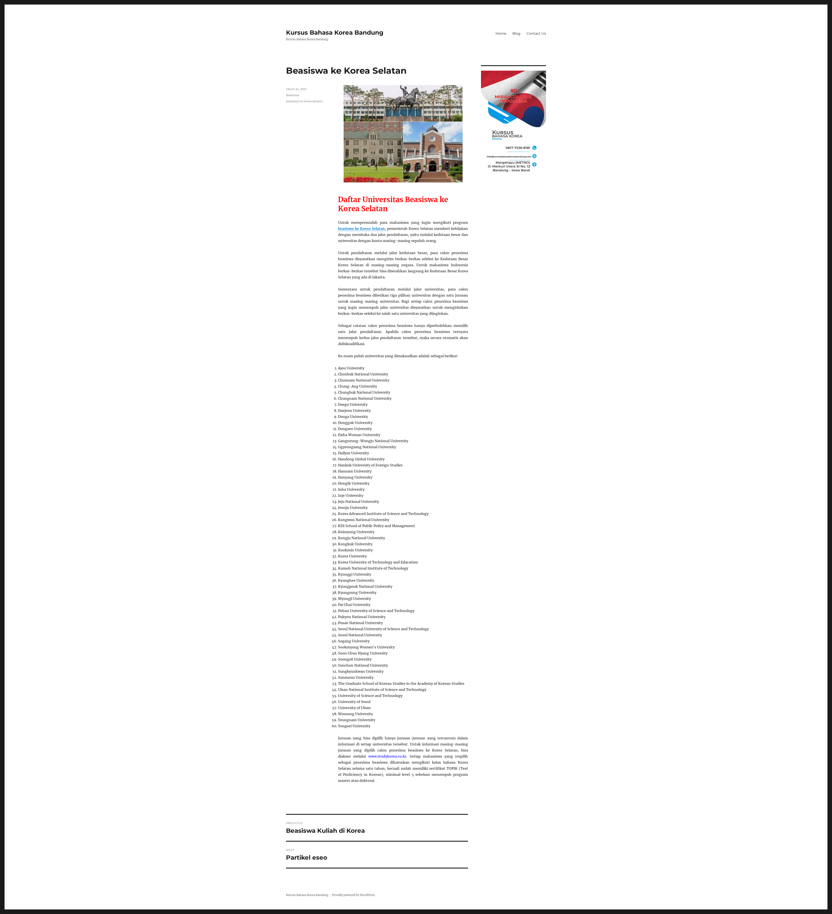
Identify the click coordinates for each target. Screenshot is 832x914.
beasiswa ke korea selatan (304, 101)
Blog (516, 33)
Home (501, 33)
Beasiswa (292, 95)
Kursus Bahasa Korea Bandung (335, 32)
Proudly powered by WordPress (353, 895)
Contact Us (536, 33)
